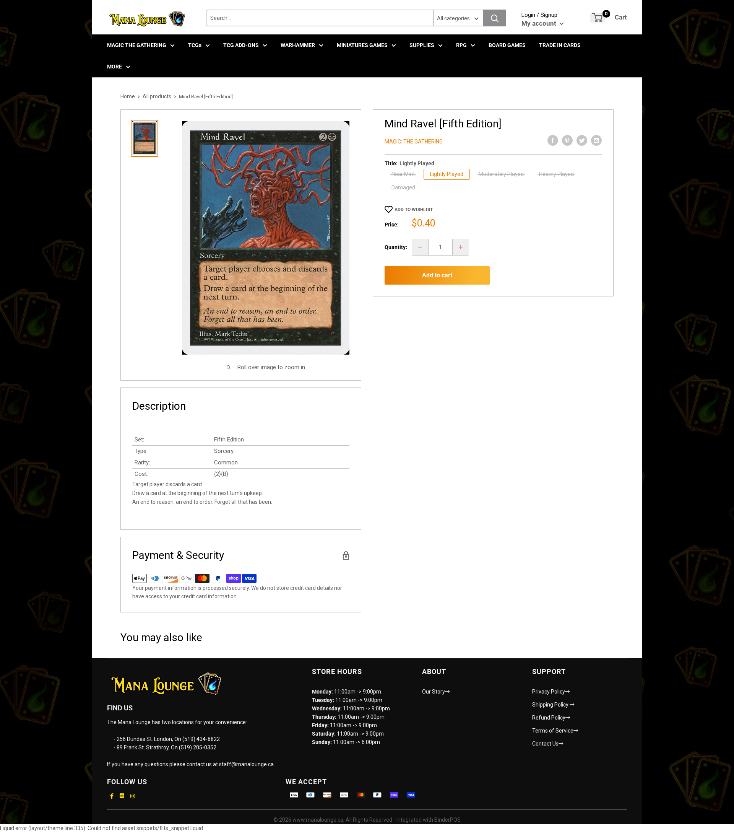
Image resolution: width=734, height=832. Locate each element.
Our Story (433, 692)
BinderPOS (447, 820)
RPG (461, 45)
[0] (597, 18)
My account (539, 23)
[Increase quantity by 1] (461, 247)
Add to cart (437, 275)
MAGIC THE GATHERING (136, 45)
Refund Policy (548, 718)
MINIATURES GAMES (362, 45)
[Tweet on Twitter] (581, 140)
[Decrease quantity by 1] (420, 247)
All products (157, 96)
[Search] (494, 18)
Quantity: (396, 247)
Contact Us (545, 744)
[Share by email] (596, 140)
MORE (114, 66)
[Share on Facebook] (552, 140)
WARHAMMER (298, 45)
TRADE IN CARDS (560, 45)
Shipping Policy (551, 705)
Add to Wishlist (414, 209)
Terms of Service (552, 731)
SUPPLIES (421, 45)
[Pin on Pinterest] (567, 140)
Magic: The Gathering (414, 141)
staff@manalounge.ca (246, 764)
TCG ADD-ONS (241, 45)
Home (127, 96)
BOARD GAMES (507, 45)
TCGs (194, 45)
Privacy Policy (548, 692)
